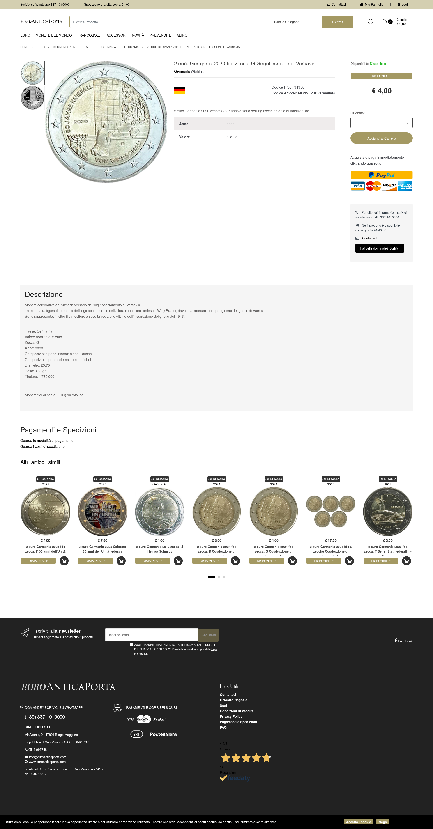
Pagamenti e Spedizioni (238, 721)
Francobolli (89, 35)
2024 (216, 484)
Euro (25, 35)
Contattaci (339, 4)
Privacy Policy (231, 716)
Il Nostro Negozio (233, 699)
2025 (45, 484)
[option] (106, 122)
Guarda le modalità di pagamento (47, 440)
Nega (383, 821)
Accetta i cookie (358, 821)
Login (406, 4)
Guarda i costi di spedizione (42, 446)
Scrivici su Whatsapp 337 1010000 (45, 4)
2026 (388, 484)
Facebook (405, 640)
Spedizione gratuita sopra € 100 (107, 4)
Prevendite (160, 35)
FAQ (223, 727)
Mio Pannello (374, 4)
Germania (182, 71)
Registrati (208, 635)
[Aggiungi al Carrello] (64, 560)
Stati (223, 705)
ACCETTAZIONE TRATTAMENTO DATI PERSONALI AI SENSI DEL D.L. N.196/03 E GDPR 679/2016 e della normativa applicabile (176, 649)
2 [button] (219, 577)
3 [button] (224, 577)
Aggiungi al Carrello (381, 138)
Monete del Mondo (54, 35)
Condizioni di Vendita (236, 710)
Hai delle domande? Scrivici (379, 248)
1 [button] (211, 577)
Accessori (117, 35)
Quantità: (357, 112)
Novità (138, 35)
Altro (182, 35)
